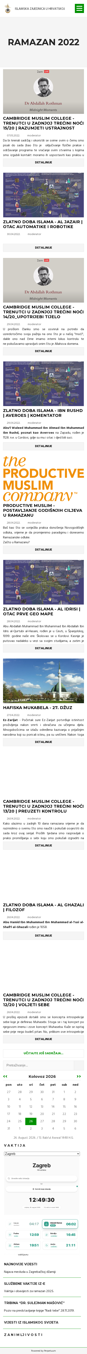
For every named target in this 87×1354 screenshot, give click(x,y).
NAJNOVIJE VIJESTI (20, 1264)
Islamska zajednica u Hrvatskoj (40, 9)
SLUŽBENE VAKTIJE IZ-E (24, 1284)
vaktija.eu (23, 1255)
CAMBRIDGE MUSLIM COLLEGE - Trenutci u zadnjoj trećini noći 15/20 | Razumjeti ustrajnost (43, 123)
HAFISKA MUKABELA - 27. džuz (37, 707)
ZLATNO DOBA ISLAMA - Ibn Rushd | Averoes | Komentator (43, 413)
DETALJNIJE (43, 162)
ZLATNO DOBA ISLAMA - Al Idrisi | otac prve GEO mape (41, 611)
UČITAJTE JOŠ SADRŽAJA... (43, 1053)
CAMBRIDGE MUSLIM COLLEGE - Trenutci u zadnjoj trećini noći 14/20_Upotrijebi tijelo (43, 312)
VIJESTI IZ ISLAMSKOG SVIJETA (31, 1322)
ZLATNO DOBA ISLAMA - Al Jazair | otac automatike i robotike (43, 224)
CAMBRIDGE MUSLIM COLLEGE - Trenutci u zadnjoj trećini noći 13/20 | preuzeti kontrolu (43, 806)
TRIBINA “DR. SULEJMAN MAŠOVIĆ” (34, 1303)
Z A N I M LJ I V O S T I (23, 1335)
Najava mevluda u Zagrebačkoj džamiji (30, 1272)
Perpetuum (50, 1351)
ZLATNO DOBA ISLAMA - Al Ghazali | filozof (43, 907)
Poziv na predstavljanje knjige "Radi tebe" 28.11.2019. (39, 1310)
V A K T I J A (14, 1145)
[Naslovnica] (8, 8)
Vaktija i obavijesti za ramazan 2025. (29, 1291)
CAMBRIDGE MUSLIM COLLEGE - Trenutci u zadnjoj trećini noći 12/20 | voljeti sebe (43, 1000)
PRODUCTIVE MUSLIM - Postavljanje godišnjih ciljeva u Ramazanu (42, 510)
